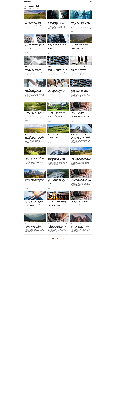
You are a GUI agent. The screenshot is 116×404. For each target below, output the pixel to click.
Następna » (61, 238)
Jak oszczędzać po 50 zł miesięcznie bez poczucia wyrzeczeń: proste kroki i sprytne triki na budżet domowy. (57, 136)
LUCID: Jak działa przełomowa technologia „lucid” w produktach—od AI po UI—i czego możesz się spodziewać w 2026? (34, 46)
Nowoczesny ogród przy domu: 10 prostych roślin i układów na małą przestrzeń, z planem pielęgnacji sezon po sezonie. (34, 22)
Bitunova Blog (27, 1)
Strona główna (89, 1)
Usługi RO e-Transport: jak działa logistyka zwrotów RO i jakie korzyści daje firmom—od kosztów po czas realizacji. (35, 114)
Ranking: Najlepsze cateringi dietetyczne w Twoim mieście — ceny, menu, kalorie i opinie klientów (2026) (35, 158)
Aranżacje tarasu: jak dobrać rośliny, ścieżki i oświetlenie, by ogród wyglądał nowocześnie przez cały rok (81, 180)
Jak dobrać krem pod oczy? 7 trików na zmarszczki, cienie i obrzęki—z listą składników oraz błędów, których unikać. (80, 203)
